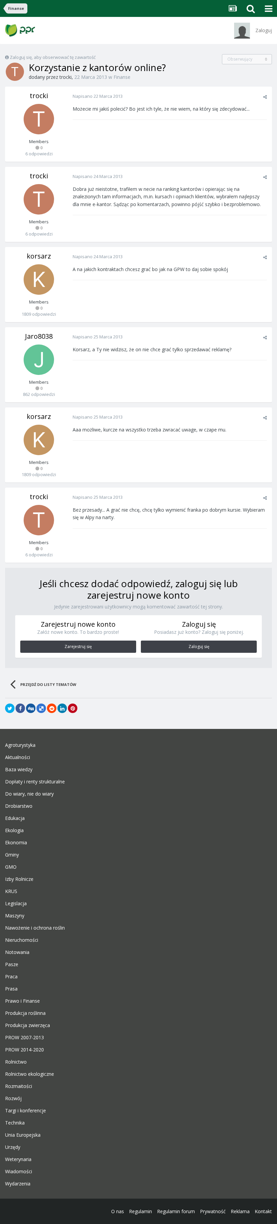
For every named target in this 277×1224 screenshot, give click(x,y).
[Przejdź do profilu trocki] (15, 72)
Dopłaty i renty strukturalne (35, 782)
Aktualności (17, 757)
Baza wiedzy (18, 769)
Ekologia (14, 830)
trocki (65, 77)
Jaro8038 (39, 336)
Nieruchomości (21, 940)
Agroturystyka (20, 745)
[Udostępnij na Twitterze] (10, 708)
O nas (117, 1211)
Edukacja (15, 818)
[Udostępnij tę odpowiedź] (265, 97)
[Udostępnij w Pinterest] (72, 708)
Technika (15, 1123)
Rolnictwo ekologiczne (29, 1074)
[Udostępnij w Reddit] (51, 708)
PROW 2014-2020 (24, 1050)
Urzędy (12, 1147)
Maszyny (14, 916)
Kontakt (263, 1211)
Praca (11, 977)
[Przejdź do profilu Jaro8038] (39, 359)
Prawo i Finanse (22, 1001)
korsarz (39, 256)
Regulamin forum (176, 1211)
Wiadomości (18, 1172)
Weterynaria (18, 1159)
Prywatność (213, 1211)
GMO (11, 867)
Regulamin (140, 1211)
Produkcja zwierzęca (27, 1025)
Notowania (17, 952)
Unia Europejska (23, 1135)
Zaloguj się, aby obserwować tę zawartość (53, 57)
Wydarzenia (17, 1184)
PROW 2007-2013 (24, 1037)
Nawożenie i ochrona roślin (35, 928)
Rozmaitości (18, 1086)
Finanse (122, 77)
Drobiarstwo (18, 806)
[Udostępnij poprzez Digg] (30, 708)
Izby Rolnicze (19, 879)
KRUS (11, 891)
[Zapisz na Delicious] (41, 708)
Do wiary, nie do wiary (29, 794)
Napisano (98, 96)
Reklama (240, 1211)
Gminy (12, 855)
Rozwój (13, 1098)
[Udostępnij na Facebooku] (20, 708)
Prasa (11, 989)
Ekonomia (16, 843)
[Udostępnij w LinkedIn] (62, 708)
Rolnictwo (16, 1062)
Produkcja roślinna (25, 1013)
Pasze (11, 964)
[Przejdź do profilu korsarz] (39, 279)
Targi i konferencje (25, 1111)
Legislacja (16, 903)
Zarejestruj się (78, 646)
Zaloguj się (198, 646)
